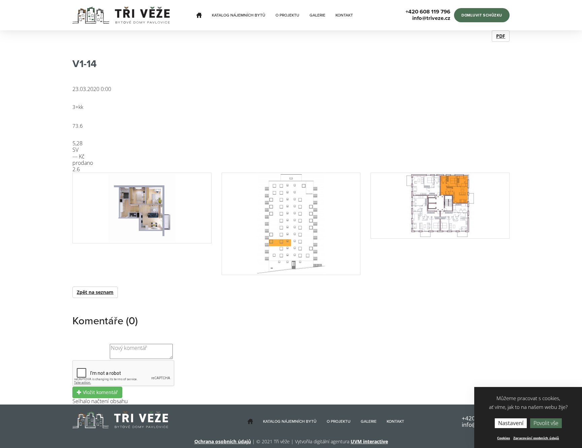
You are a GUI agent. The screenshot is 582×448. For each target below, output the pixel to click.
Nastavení (510, 423)
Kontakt (344, 15)
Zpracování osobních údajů (536, 438)
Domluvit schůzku (481, 15)
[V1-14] (142, 208)
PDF (500, 36)
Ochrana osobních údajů (222, 441)
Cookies (503, 438)
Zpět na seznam (95, 292)
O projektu (287, 15)
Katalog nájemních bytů (238, 15)
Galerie (317, 15)
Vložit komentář (100, 392)
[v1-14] (291, 224)
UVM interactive (369, 441)
